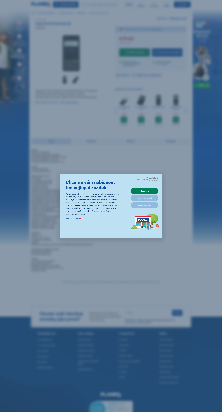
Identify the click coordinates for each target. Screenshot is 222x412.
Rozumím (145, 191)
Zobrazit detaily (73, 218)
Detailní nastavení (144, 198)
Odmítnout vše (144, 205)
